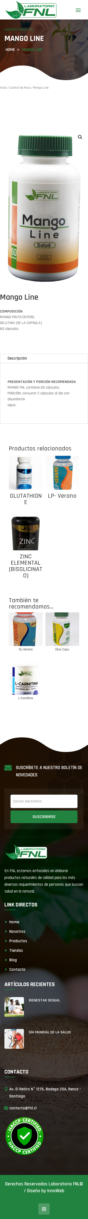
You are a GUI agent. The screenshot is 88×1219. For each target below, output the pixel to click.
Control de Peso (20, 88)
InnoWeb (55, 1191)
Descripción (17, 358)
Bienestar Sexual (44, 1000)
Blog (13, 960)
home (10, 49)
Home (14, 922)
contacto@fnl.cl (23, 1108)
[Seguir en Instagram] (44, 1209)
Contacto (17, 969)
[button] (80, 137)
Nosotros (17, 931)
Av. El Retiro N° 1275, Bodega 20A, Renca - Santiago (45, 1092)
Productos (18, 941)
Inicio (3, 88)
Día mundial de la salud (50, 1032)
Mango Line (32, 49)
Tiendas (16, 950)
